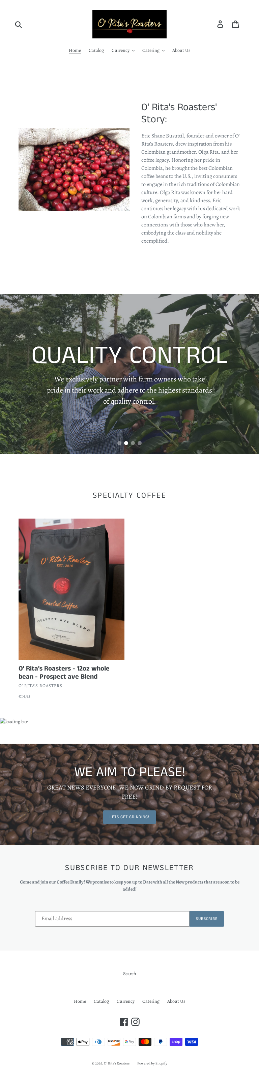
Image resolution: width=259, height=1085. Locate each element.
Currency (126, 1001)
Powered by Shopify (152, 1063)
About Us (176, 1001)
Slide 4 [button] (140, 443)
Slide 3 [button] (133, 443)
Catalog (101, 1001)
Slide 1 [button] (119, 443)
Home (80, 1001)
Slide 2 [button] (126, 443)
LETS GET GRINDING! (129, 817)
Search (129, 973)
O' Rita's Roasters (117, 1063)
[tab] (119, 443)
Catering (151, 1001)
